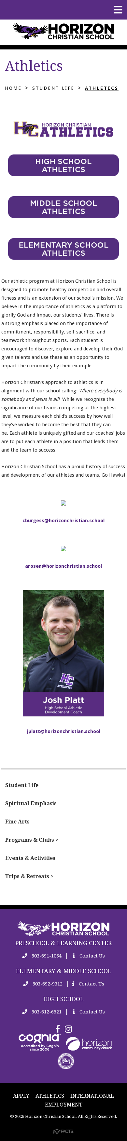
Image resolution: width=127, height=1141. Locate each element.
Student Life (53, 88)
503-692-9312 (47, 984)
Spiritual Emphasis (31, 803)
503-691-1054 (46, 956)
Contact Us (91, 956)
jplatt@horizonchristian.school (63, 731)
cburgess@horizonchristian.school (63, 520)
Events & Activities (30, 858)
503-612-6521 (46, 1012)
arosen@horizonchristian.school (63, 566)
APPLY (21, 1096)
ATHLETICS (49, 1096)
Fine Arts (17, 822)
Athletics (102, 88)
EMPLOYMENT (63, 1105)
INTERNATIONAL (92, 1096)
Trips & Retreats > (29, 876)
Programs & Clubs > (31, 840)
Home (13, 88)
